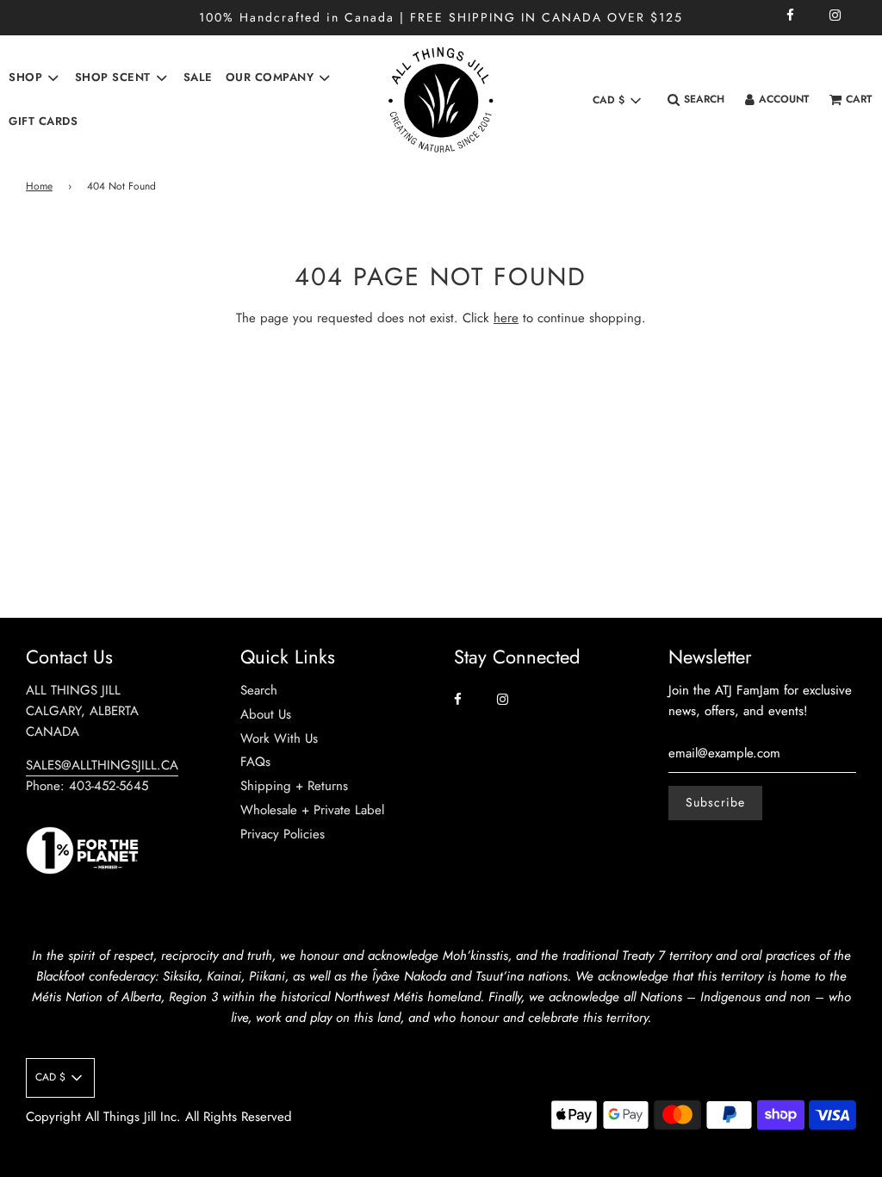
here (506, 317)
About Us (265, 714)
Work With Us (279, 738)
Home (39, 186)
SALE (198, 77)
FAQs (255, 761)
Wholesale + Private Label (312, 809)
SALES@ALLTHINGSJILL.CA (102, 765)
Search (258, 690)
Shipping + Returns (294, 785)
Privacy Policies (282, 834)
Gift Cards (43, 121)
